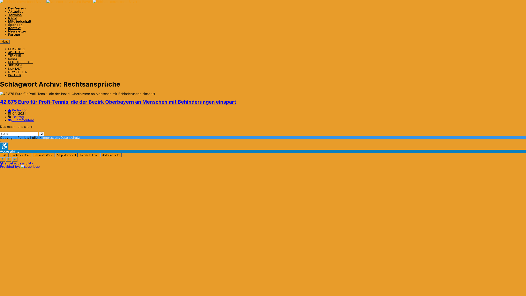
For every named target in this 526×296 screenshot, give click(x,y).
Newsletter (17, 31)
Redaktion (19, 110)
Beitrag (18, 117)
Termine (15, 15)
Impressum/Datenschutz (61, 137)
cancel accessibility (18, 163)
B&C (4, 155)
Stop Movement (66, 155)
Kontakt (14, 28)
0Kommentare (23, 120)
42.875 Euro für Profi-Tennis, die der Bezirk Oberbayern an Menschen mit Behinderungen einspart (118, 102)
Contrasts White (43, 155)
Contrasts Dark (20, 155)
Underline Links (111, 155)
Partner (14, 34)
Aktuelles (15, 11)
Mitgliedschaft (19, 21)
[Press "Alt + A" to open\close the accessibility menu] (4, 146)
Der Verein (17, 8)
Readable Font (89, 155)
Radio (12, 18)
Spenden (15, 25)
